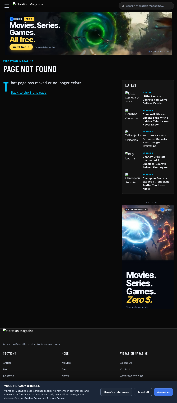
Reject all (143, 392)
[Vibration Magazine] (28, 6)
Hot (5, 369)
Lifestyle (8, 375)
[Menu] (7, 5)
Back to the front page (28, 92)
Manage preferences (116, 392)
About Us (126, 362)
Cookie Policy (32, 398)
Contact (125, 369)
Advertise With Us (131, 375)
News (65, 375)
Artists (7, 362)
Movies (66, 362)
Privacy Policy (55, 398)
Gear (65, 369)
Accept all (163, 392)
